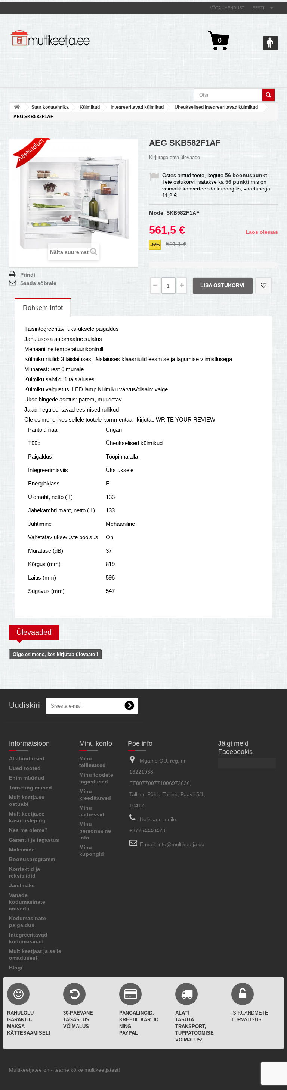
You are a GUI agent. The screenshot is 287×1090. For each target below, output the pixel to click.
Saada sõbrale (38, 283)
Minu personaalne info (95, 831)
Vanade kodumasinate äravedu (27, 902)
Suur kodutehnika (50, 107)
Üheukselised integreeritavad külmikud (216, 107)
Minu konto (95, 743)
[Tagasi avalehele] (17, 107)
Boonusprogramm (32, 859)
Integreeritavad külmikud (137, 107)
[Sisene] (270, 43)
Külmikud (90, 107)
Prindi (27, 275)
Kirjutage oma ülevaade (174, 157)
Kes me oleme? (28, 830)
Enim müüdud (26, 778)
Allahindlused (26, 758)
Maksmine (22, 850)
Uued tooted (25, 768)
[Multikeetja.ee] (50, 38)
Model (157, 213)
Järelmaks (22, 885)
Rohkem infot (43, 307)
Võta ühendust (227, 8)
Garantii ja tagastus (34, 840)
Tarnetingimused (30, 788)
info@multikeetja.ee (181, 844)
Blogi (15, 968)
